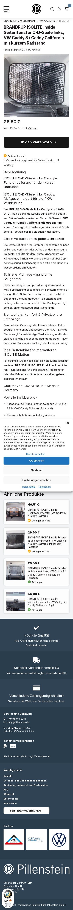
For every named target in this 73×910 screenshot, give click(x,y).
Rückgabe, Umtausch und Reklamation (26, 785)
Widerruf (9, 794)
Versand (32, 128)
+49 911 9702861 (16, 719)
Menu (6, 11)
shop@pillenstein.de (18, 722)
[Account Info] (59, 9)
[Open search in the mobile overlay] (52, 9)
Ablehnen (36, 470)
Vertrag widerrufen (25, 810)
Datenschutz (28, 486)
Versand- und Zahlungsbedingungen (25, 780)
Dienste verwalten (35, 454)
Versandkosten (42, 756)
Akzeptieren (36, 460)
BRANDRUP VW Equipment (19, 20)
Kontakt (8, 776)
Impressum (45, 486)
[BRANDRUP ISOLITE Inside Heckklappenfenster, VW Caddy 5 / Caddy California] (36, 512)
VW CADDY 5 (47, 20)
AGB (6, 789)
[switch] (8, 905)
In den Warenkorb (36, 142)
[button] (67, 423)
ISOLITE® (64, 20)
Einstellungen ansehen (36, 480)
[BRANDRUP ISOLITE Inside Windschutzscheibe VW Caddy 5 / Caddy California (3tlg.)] (36, 601)
